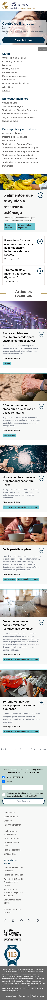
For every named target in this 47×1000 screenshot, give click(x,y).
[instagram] (5, 920)
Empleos (8, 821)
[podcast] (38, 920)
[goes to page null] (39, 195)
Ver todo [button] (6, 90)
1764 (32, 749)
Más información (38, 996)
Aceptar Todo (11, 996)
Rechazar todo (24, 996)
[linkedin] (13, 920)
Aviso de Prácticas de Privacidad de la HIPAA (13, 882)
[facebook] (21, 920)
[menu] (43, 5)
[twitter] (29, 920)
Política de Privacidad (13, 875)
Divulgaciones (10, 854)
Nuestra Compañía (12, 825)
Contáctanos (9, 812)
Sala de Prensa (11, 817)
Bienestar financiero (15, 777)
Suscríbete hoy (23, 40)
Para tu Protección (12, 850)
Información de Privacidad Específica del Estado (13, 892)
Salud (9, 781)
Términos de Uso (11, 838)
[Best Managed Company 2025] (23, 935)
